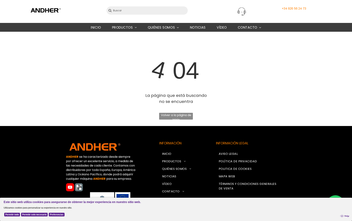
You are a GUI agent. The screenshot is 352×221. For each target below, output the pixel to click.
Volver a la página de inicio (176, 116)
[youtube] (70, 187)
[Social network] (79, 187)
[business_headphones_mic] (241, 15)
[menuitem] (95, 27)
